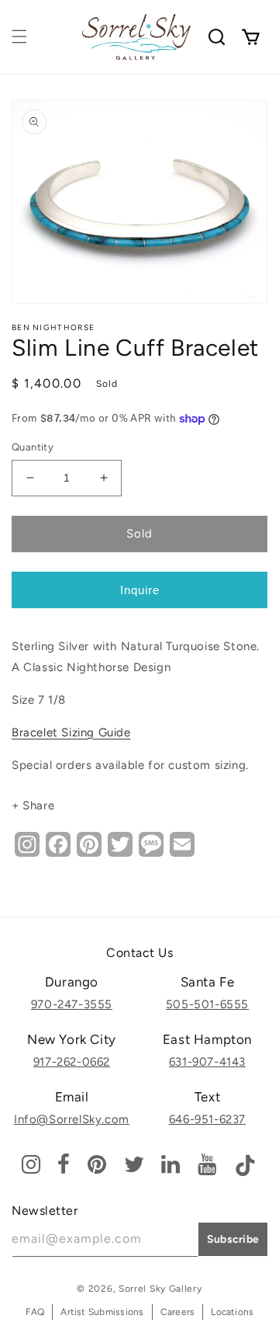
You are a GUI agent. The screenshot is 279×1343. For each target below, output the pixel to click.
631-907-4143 (207, 1062)
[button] (19, 36)
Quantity (32, 447)
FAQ (35, 1311)
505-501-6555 (207, 1004)
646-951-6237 (207, 1119)
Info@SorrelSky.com (71, 1119)
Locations (232, 1311)
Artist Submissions (101, 1311)
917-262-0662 (71, 1062)
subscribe (233, 1239)
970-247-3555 (71, 1004)
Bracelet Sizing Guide (71, 732)
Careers (177, 1311)
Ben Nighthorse (53, 327)
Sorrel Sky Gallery (160, 1288)
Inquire (140, 590)
